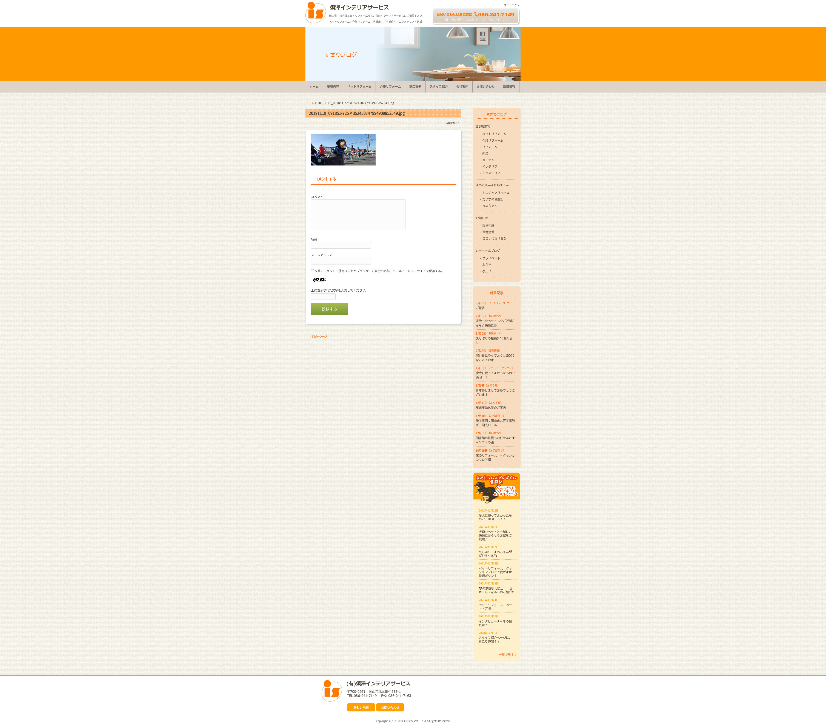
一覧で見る (506, 654)
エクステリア (491, 173)
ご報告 (480, 308)
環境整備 (488, 232)
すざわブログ (496, 114)
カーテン (488, 160)
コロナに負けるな (494, 238)
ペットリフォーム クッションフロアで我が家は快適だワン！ (495, 572)
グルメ (486, 271)
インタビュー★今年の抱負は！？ (495, 623)
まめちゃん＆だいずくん (492, 185)
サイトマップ (511, 5)
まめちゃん (489, 205)
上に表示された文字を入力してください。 (339, 290)
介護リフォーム (492, 140)
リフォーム (489, 147)
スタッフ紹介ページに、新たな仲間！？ (495, 639)
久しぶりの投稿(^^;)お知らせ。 (494, 340)
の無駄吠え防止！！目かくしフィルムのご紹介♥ (496, 590)
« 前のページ (318, 336)
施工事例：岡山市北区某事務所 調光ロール (495, 422)
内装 (485, 153)
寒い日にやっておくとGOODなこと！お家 (495, 357)
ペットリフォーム (494, 133)
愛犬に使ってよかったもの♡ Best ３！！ (495, 517)
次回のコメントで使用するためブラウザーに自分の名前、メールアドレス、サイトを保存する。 (379, 271)
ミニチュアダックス (495, 192)
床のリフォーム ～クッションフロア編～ (495, 457)
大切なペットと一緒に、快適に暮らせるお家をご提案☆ (495, 535)
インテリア (489, 166)
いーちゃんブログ (488, 250)
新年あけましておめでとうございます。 (495, 392)
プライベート (491, 258)
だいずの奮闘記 (492, 199)
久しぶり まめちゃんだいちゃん (494, 554)
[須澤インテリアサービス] (315, 22)
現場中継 (488, 225)
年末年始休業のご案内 (491, 407)
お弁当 (486, 264)
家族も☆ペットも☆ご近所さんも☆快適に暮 (495, 322)
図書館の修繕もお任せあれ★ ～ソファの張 (496, 440)
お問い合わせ (390, 707)
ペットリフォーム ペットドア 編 (495, 607)
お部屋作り (483, 126)
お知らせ (482, 218)
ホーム (309, 102)
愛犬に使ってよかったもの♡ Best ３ (496, 375)
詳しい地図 (361, 707)
